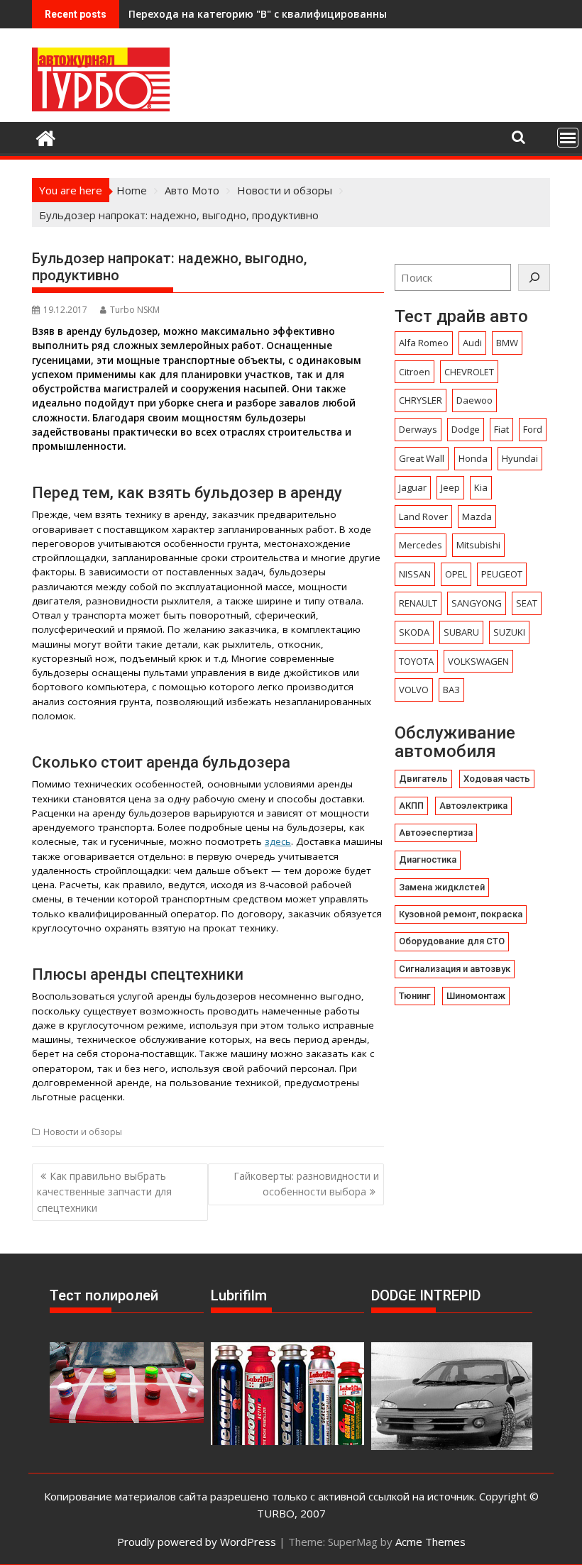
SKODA (414, 632)
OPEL (456, 574)
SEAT (526, 603)
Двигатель (423, 778)
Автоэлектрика (473, 805)
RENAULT (418, 603)
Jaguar (413, 487)
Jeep (450, 487)
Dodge (465, 429)
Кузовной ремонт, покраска (460, 914)
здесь (278, 841)
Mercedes (420, 544)
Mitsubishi (478, 544)
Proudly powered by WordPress (196, 1541)
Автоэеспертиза (436, 832)
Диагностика (427, 859)
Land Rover (423, 516)
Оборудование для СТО (452, 941)
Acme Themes (430, 1541)
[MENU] (567, 138)
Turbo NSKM (135, 310)
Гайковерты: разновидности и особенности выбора (306, 1183)
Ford (532, 429)
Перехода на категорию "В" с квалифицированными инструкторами (306, 14)
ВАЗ (451, 689)
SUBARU (461, 632)
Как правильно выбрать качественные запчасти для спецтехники (104, 1192)
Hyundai (520, 458)
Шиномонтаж (475, 995)
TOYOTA (416, 661)
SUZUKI (509, 632)
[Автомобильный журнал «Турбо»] (46, 136)
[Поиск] (534, 277)
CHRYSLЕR (420, 400)
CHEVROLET (469, 371)
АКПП (411, 805)
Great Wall (421, 458)
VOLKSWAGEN (478, 661)
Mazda (477, 516)
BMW (507, 342)
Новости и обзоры (82, 1132)
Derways (418, 429)
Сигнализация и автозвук (454, 968)
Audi (472, 342)
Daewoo (474, 400)
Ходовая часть (496, 778)
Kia (481, 487)
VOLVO (414, 689)
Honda (473, 458)
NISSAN (415, 574)
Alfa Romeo (424, 342)
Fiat (501, 429)
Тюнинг (415, 995)
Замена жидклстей (442, 887)
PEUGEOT (501, 574)
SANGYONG (476, 603)
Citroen (414, 371)
